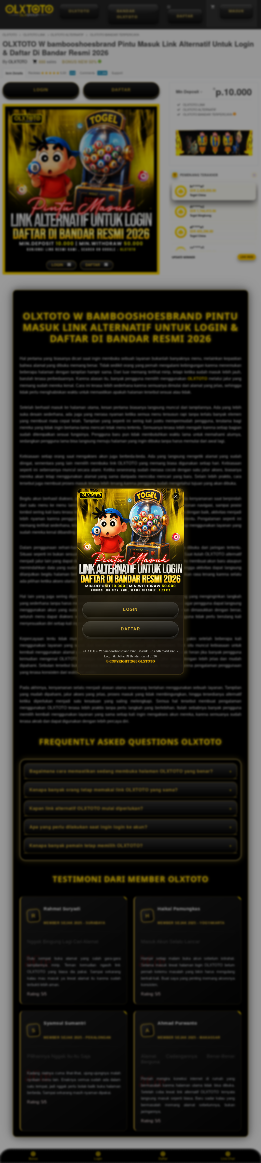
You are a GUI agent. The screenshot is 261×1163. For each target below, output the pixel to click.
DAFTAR (130, 629)
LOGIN (130, 609)
